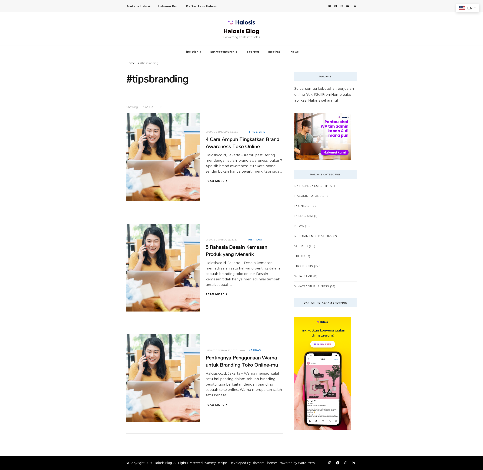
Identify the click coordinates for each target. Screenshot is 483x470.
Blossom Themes (264, 463)
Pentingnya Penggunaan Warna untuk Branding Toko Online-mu (242, 361)
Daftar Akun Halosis (202, 6)
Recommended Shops (313, 236)
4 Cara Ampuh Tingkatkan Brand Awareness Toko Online (242, 142)
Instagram (303, 216)
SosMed (253, 51)
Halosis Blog (241, 31)
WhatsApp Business (311, 286)
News (295, 51)
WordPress (306, 463)
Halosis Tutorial (309, 195)
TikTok (299, 256)
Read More (215, 181)
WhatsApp (303, 276)
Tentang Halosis (139, 6)
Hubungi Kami (169, 6)
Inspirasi (274, 51)
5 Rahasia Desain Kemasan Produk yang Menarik (236, 250)
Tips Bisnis (192, 51)
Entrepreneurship (224, 51)
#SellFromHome (328, 95)
